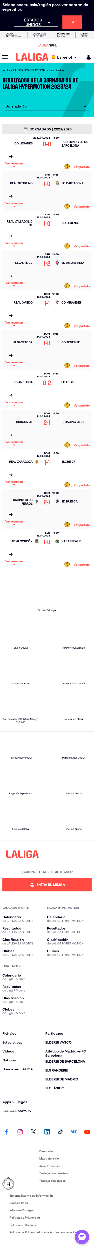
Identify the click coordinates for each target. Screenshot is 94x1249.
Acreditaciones (49, 1166)
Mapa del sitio (49, 1158)
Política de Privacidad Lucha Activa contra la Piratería (47, 1232)
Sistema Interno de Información (31, 1195)
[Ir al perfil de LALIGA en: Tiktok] (60, 1132)
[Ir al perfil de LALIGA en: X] (33, 1132)
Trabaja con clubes (52, 1180)
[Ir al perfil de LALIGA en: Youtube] (87, 1132)
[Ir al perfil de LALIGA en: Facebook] (6, 1132)
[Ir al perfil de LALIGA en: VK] (73, 1132)
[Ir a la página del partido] (10, 157)
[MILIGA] (87, 57)
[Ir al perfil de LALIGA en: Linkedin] (47, 1132)
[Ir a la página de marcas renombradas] (19, 1183)
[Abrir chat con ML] (82, 1237)
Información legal (21, 1210)
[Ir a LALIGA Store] (47, 45)
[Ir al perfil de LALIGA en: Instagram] (20, 1132)
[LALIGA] (32, 57)
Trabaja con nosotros (53, 1173)
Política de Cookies (22, 1225)
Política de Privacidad (24, 1217)
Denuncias (46, 1151)
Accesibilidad (18, 1202)
